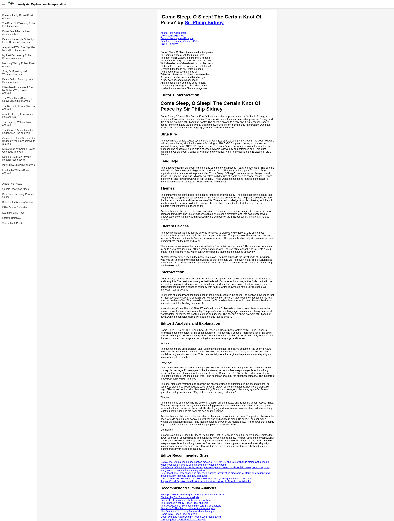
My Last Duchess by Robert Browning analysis (17, 56)
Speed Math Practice (13, 223)
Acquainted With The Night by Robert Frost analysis (18, 48)
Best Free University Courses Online (18, 195)
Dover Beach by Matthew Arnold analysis (16, 32)
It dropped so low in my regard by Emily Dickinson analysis (193, 494)
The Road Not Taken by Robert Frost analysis (19, 24)
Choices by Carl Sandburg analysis (180, 497)
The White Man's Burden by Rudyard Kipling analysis (17, 99)
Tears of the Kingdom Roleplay (177, 38)
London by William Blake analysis (16, 171)
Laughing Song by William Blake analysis (183, 519)
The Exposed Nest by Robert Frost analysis (184, 503)
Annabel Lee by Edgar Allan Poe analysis (17, 115)
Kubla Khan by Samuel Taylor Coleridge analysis (18, 150)
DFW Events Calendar (14, 207)
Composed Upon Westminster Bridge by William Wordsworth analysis (18, 141)
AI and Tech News (12, 183)
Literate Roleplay (11, 218)
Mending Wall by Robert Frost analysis (18, 64)
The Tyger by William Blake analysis (17, 123)
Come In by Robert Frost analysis (179, 514)
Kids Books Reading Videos (17, 202)
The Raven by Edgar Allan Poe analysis (19, 107)
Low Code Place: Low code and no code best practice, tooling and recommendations (207, 478)
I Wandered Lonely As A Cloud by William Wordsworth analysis (18, 90)
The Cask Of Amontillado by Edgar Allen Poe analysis (17, 131)
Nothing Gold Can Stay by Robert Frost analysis (16, 158)
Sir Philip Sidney (204, 22)
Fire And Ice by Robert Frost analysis (17, 16)
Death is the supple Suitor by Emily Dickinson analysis (18, 40)
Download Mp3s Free (172, 35)
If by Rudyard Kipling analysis (18, 165)
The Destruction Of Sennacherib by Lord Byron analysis (191, 505)
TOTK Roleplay (169, 44)
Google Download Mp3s (15, 189)
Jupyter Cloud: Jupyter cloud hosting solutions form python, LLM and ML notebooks (206, 481)
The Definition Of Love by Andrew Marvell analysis (188, 511)
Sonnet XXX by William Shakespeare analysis (186, 500)
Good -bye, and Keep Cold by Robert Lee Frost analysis (191, 516)
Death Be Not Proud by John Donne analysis (18, 80)
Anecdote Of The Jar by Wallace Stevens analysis (188, 508)
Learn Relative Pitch (13, 212)
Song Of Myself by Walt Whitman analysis (15, 72)
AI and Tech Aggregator (173, 33)
